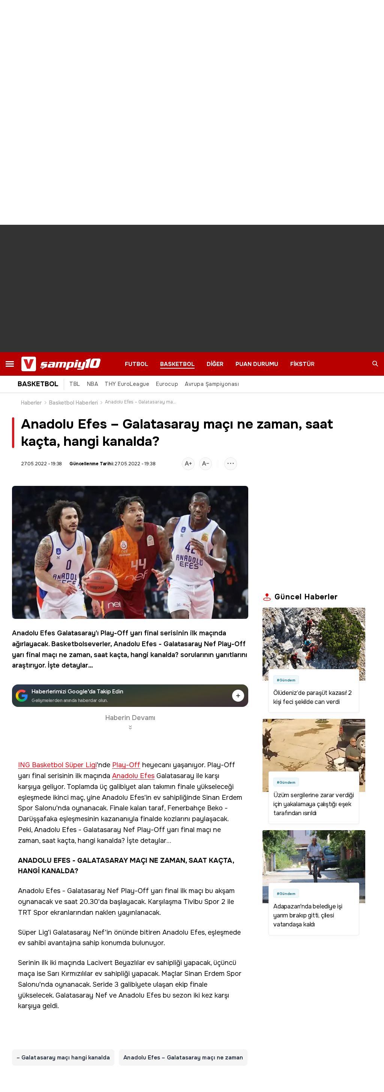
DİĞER (215, 364)
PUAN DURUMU (257, 364)
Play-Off (114, 633)
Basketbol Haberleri (73, 402)
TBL (74, 384)
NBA (92, 384)
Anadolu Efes (33, 633)
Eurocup (167, 384)
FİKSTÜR (302, 364)
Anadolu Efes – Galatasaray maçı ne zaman (183, 1057)
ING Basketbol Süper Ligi (57, 765)
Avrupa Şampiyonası (212, 384)
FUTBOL (136, 364)
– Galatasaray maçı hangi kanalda (63, 1057)
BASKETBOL (177, 364)
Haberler (31, 402)
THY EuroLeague (127, 384)
